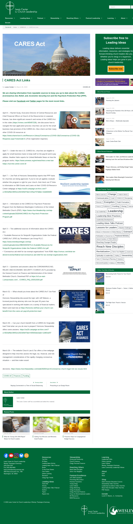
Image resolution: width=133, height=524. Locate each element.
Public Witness (113, 239)
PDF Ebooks (105, 490)
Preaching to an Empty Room (59, 385)
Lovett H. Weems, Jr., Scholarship (112, 496)
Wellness (112, 263)
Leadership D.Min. (107, 459)
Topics (44, 492)
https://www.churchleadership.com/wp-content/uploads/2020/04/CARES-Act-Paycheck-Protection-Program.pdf (28, 213)
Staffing (117, 255)
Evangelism (109, 202)
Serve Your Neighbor (118, 251)
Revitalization (103, 251)
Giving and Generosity (76, 459)
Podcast (40, 18)
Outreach (128, 232)
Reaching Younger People (106, 242)
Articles (44, 486)
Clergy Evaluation (75, 490)
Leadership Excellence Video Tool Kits (113, 486)
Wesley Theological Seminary (13, 463)
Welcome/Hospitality (102, 263)
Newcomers (106, 232)
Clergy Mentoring (75, 488)
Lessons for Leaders (106, 227)
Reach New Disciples (110, 246)
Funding (26, 376)
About (123, 18)
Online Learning (46, 473)
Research (45, 475)
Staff (103, 473)
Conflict (113, 198)
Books (44, 467)
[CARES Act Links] (46, 55)
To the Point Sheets (48, 469)
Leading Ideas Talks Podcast (109, 223)
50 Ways (44, 461)
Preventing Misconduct (77, 479)
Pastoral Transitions (101, 239)
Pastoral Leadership (93, 18)
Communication (102, 198)
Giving (123, 206)
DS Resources (74, 496)
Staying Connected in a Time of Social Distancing (26, 385)
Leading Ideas (25, 18)
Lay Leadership (100, 211)
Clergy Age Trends (47, 477)
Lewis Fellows (74, 486)
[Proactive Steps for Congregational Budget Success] (76, 425)
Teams (98, 259)
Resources (9, 18)
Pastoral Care (109, 236)
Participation (99, 236)
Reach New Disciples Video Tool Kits (113, 488)
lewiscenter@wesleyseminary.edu (14, 469)
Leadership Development (104, 219)
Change (112, 194)
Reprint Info (45, 494)
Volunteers (120, 259)
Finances (17, 376)
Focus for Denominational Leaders (80, 494)
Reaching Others (73, 18)
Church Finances (75, 461)
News (103, 475)
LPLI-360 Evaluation (76, 477)
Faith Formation (123, 202)
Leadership (115, 211)
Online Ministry (116, 232)
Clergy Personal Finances (77, 463)
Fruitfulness (106, 206)
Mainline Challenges (125, 228)
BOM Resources (75, 498)
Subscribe (45, 483)
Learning (110, 18)
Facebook (21, 101)
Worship (120, 263)
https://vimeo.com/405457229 (24, 123)
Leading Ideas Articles (48, 463)
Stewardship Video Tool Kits (110, 483)
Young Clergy (74, 483)
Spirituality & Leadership (104, 255)
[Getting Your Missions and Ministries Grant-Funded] (46, 425)
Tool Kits (44, 459)
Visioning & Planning (109, 259)
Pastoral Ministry (122, 236)
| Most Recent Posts (103, 92)
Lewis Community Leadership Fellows (113, 467)
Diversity (99, 202)
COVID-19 (86, 87)
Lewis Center (9, 87)
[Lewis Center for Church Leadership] (21, 8)
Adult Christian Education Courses (112, 481)
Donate (7, 22)
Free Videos (45, 471)
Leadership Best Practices (108, 216)
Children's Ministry (123, 194)
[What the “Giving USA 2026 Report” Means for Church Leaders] (16, 425)
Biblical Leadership (101, 194)
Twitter (33, 101)
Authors (44, 490)
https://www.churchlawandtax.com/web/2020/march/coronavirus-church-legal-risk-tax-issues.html (49, 369)
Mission (98, 232)
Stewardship (54, 18)
